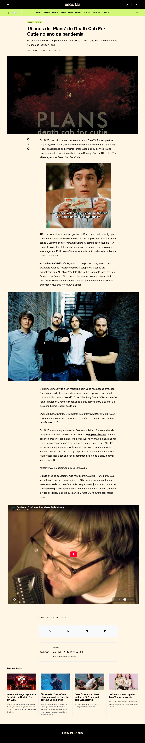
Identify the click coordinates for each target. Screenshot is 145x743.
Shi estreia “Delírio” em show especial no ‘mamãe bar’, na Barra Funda (55, 697)
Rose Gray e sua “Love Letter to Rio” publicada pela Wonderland (87, 697)
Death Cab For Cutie (49, 617)
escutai (57, 652)
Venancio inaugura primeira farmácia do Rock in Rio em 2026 (21, 697)
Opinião (38, 22)
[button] (8, 4)
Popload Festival (97, 434)
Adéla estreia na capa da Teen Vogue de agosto (122, 695)
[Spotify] (131, 4)
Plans (64, 617)
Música (30, 22)
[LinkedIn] (136, 4)
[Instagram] (126, 4)
